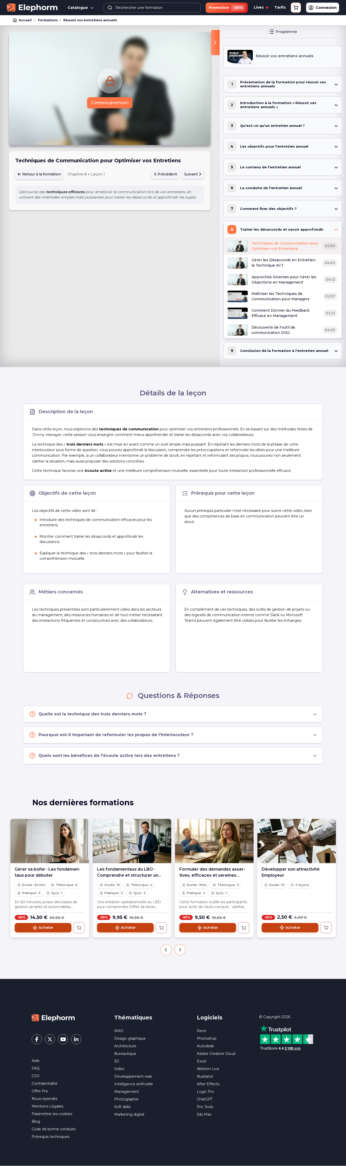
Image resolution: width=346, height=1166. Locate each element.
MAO (118, 1031)
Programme (286, 31)
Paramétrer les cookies (52, 1114)
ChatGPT (205, 1099)
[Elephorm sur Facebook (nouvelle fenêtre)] (37, 1039)
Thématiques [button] (133, 1017)
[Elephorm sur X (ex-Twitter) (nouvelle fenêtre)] (50, 1039)
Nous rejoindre (44, 1098)
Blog (36, 1121)
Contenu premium (110, 102)
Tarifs (280, 7)
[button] (166, 950)
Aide (36, 1060)
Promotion (226, 7)
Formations (48, 20)
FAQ (36, 1068)
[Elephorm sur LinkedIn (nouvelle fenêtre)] (76, 1039)
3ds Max (204, 1114)
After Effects (208, 1084)
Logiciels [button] (209, 1017)
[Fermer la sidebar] (215, 42)
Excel (201, 1061)
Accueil (25, 20)
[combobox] (152, 8)
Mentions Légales (47, 1106)
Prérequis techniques (50, 1136)
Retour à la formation (41, 174)
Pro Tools (205, 1106)
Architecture (125, 1046)
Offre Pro (40, 1091)
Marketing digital (129, 1114)
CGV (36, 1076)
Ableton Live (208, 1069)
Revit (201, 1031)
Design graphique (130, 1038)
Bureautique (125, 1053)
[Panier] (296, 8)
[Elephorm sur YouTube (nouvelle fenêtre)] (63, 1039)
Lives (259, 7)
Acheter (46, 927)
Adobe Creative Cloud (216, 1053)
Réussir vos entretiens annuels (90, 20)
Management (126, 1091)
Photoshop (207, 1038)
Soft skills (122, 1106)
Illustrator (205, 1076)
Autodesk (205, 1046)
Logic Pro (205, 1091)
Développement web (133, 1076)
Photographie (126, 1099)
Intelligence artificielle (133, 1084)
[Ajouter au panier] (79, 927)
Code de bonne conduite (54, 1129)
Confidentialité (44, 1083)
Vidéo (119, 1069)
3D (116, 1061)
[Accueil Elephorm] (53, 1017)
